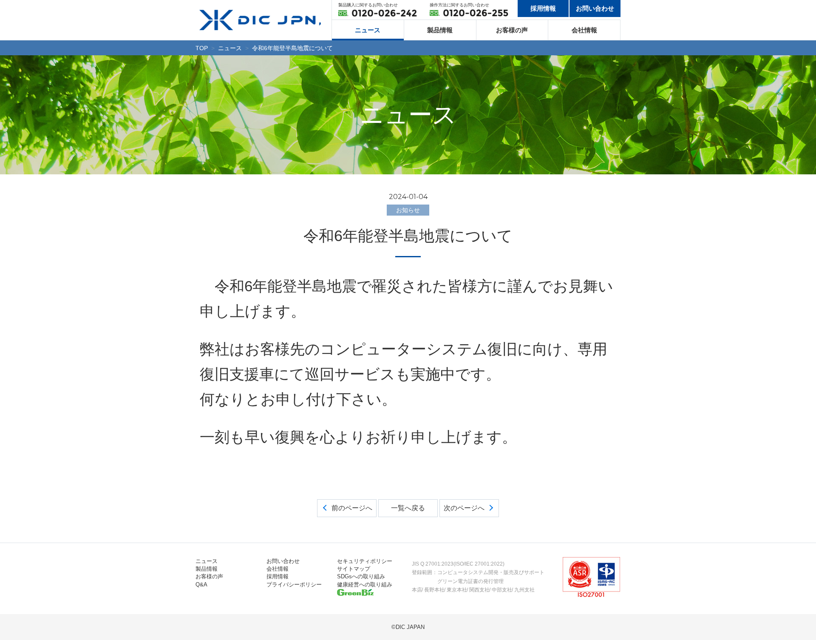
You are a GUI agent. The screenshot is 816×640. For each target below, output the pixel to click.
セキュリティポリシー (364, 561)
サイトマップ (353, 569)
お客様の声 (512, 30)
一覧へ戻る (408, 508)
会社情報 (584, 30)
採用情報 (543, 8)
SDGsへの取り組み (361, 576)
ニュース (367, 30)
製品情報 (440, 30)
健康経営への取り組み (364, 584)
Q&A (201, 584)
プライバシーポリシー (294, 584)
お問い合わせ (595, 8)
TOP (202, 48)
